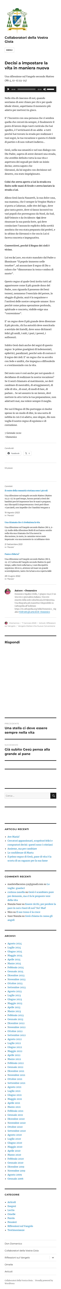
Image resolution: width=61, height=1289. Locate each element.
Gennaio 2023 (15, 1019)
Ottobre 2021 (15, 1079)
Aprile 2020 (14, 1150)
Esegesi (12, 1206)
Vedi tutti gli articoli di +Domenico (34, 612)
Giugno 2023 (15, 999)
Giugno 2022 (15, 1047)
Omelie (11, 1214)
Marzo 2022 (14, 1059)
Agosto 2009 (15, 1174)
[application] (30, 89)
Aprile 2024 (14, 959)
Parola (11, 1218)
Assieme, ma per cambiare (22, 848)
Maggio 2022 (15, 1051)
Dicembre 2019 (16, 1166)
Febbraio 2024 (16, 967)
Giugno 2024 (15, 951)
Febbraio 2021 (15, 1110)
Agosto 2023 (15, 991)
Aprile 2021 (14, 1103)
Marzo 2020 (14, 1154)
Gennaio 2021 (15, 1114)
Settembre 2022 (17, 1035)
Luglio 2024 (14, 947)
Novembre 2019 (16, 1170)
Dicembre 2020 (16, 1118)
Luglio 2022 (14, 1043)
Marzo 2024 (14, 963)
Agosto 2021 (14, 1087)
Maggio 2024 (15, 955)
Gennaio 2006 (15, 1178)
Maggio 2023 (15, 1003)
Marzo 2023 (14, 1011)
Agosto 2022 (15, 1039)
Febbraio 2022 (16, 1063)
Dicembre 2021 (16, 1071)
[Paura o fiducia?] (29, 566)
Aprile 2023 (14, 1007)
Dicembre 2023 (16, 975)
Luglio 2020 (14, 1138)
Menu (9, 50)
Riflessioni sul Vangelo (20, 1226)
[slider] (51, 89)
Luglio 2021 (14, 1091)
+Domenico (14, 623)
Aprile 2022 (14, 1055)
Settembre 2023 (17, 987)
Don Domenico (13, 1243)
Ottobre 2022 (15, 1031)
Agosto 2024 (15, 943)
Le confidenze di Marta (20, 852)
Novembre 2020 (17, 1122)
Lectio (11, 1210)
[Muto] (44, 89)
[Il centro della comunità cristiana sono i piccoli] (29, 503)
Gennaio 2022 (15, 1067)
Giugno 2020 (15, 1142)
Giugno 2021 (15, 1095)
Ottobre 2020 (15, 1126)
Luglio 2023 (14, 995)
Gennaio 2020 (15, 1162)
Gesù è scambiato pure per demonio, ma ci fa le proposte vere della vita (31, 896)
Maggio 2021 (15, 1099)
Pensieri (12, 1222)
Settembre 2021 (16, 1083)
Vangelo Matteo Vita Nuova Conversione (36, 626)
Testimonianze (16, 1230)
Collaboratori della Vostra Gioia (22, 1250)
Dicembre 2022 (16, 1023)
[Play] (8, 89)
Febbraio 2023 (16, 1015)
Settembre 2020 (17, 1130)
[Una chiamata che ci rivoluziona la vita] (29, 535)
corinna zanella (16, 892)
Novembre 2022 (17, 1027)
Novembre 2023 (16, 979)
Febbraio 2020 (16, 1158)
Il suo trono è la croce (28, 912)
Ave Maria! (14, 836)
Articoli (42, 623)
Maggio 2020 (15, 1146)
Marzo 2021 (14, 1106)
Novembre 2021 (16, 1075)
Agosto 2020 (15, 1134)
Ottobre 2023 (15, 983)
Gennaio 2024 (15, 971)
